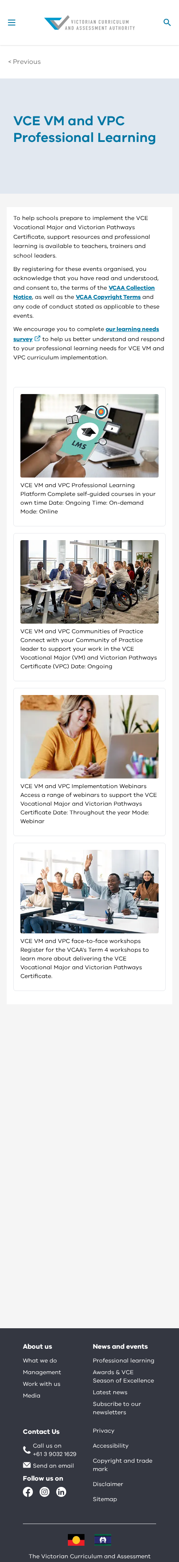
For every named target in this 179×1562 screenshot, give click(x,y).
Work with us (41, 1384)
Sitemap (105, 1499)
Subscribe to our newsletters (117, 1408)
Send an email (53, 1466)
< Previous (24, 61)
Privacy (103, 1431)
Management (42, 1372)
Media (31, 1396)
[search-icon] (167, 23)
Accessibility (111, 1446)
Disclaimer (108, 1484)
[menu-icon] (12, 23)
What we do (40, 1361)
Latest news (110, 1392)
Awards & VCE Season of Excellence (123, 1376)
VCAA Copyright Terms (108, 297)
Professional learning (123, 1361)
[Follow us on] (28, 1492)
